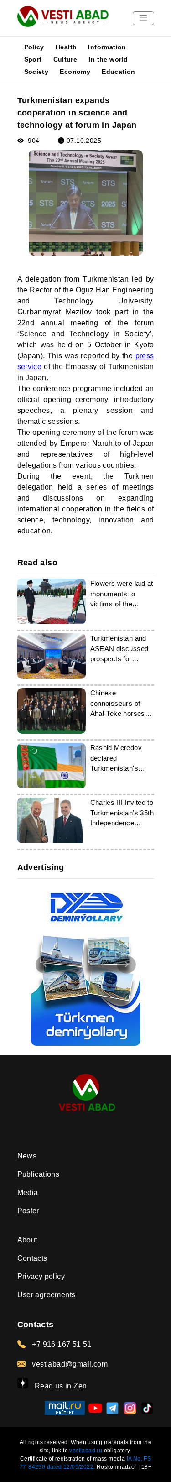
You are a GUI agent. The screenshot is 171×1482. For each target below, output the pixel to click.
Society (36, 71)
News (27, 1156)
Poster (28, 1211)
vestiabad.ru (85, 1450)
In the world (108, 59)
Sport (33, 59)
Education (118, 71)
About (27, 1240)
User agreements (46, 1295)
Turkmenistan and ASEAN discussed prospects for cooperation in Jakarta (119, 658)
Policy (34, 47)
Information (107, 47)
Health (66, 47)
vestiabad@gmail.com (69, 1364)
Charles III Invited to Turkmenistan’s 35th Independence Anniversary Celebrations (122, 822)
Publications (38, 1174)
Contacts (32, 1258)
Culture (65, 59)
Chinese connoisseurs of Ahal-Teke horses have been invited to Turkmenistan (121, 713)
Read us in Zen (60, 1386)
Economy (75, 71)
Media (27, 1192)
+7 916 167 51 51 (61, 1344)
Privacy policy (41, 1276)
